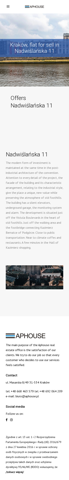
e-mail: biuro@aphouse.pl (22, 396)
